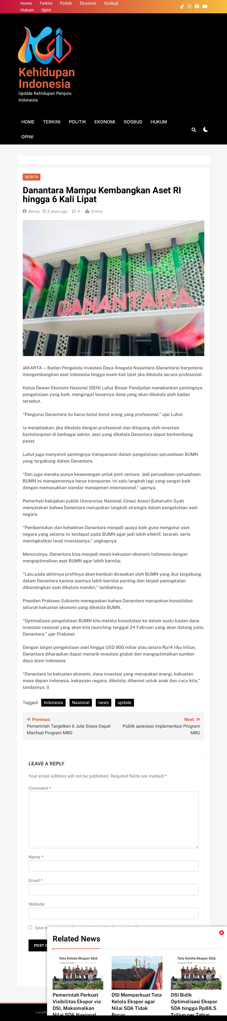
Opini (46, 10)
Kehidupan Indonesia (47, 78)
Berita (31, 177)
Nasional (80, 702)
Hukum (27, 10)
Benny (34, 211)
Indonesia (53, 702)
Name (36, 857)
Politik (66, 3)
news (103, 702)
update (124, 702)
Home (26, 3)
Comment (40, 788)
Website (37, 904)
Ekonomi (88, 3)
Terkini (46, 3)
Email (36, 880)
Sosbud (111, 3)
